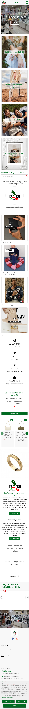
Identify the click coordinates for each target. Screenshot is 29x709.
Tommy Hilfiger (7, 305)
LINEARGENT (6, 243)
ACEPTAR (15, 706)
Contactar (14, 661)
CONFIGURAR (8, 701)
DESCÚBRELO (14, 513)
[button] (1, 577)
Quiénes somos (6, 658)
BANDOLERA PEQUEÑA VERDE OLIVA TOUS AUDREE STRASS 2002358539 (21, 437)
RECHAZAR (21, 701)
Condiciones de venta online (20, 652)
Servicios (13, 658)
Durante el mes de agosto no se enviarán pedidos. (14, 182)
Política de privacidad (7, 652)
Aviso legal (9, 649)
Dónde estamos (6, 661)
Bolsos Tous (7, 439)
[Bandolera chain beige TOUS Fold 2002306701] (8, 425)
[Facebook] (13, 639)
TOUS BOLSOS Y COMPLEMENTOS (8, 274)
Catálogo (19, 658)
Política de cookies (7, 697)
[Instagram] (17, 639)
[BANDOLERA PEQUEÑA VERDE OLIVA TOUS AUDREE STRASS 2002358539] (21, 425)
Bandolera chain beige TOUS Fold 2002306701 (7, 435)
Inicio (4, 649)
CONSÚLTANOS (14, 538)
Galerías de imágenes (7, 664)
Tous (3, 335)
